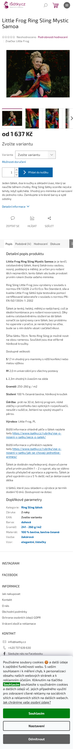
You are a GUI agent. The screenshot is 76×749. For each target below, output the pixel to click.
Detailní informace (14, 206)
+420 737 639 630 (19, 647)
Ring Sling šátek (32, 507)
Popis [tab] (8, 243)
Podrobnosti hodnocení (52, 37)
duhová (26, 522)
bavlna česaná (49, 532)
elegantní (27, 542)
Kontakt (7, 599)
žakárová (27, 537)
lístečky (40, 542)
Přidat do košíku (38, 172)
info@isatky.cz (17, 641)
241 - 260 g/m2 (31, 527)
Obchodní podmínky (14, 611)
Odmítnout (36, 739)
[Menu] (67, 5)
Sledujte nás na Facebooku (25, 653)
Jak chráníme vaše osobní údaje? (27, 702)
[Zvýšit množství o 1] (16, 170)
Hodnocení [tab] (40, 243)
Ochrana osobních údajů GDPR (21, 617)
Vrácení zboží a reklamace (19, 623)
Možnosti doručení (14, 161)
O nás (5, 605)
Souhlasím (36, 713)
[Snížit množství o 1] (16, 174)
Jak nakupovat (11, 593)
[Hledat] (46, 5)
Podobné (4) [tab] (23, 243)
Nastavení (36, 726)
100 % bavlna (30, 532)
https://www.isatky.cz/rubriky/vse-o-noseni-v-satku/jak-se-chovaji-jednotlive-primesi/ (33, 452)
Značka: (17, 41)
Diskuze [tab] (55, 243)
